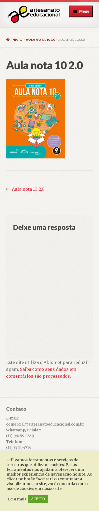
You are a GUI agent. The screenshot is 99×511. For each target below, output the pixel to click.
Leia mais (17, 499)
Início (16, 40)
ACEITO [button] (38, 499)
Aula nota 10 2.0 (40, 40)
